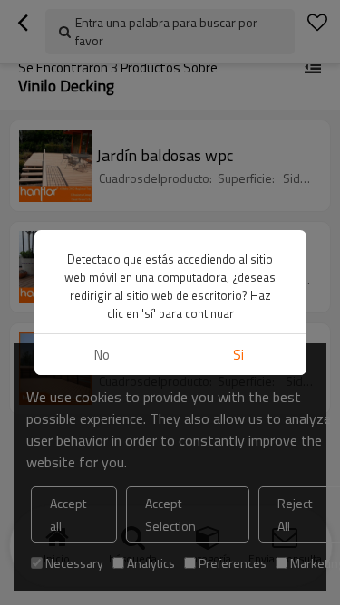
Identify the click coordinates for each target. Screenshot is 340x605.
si (238, 354)
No (102, 354)
